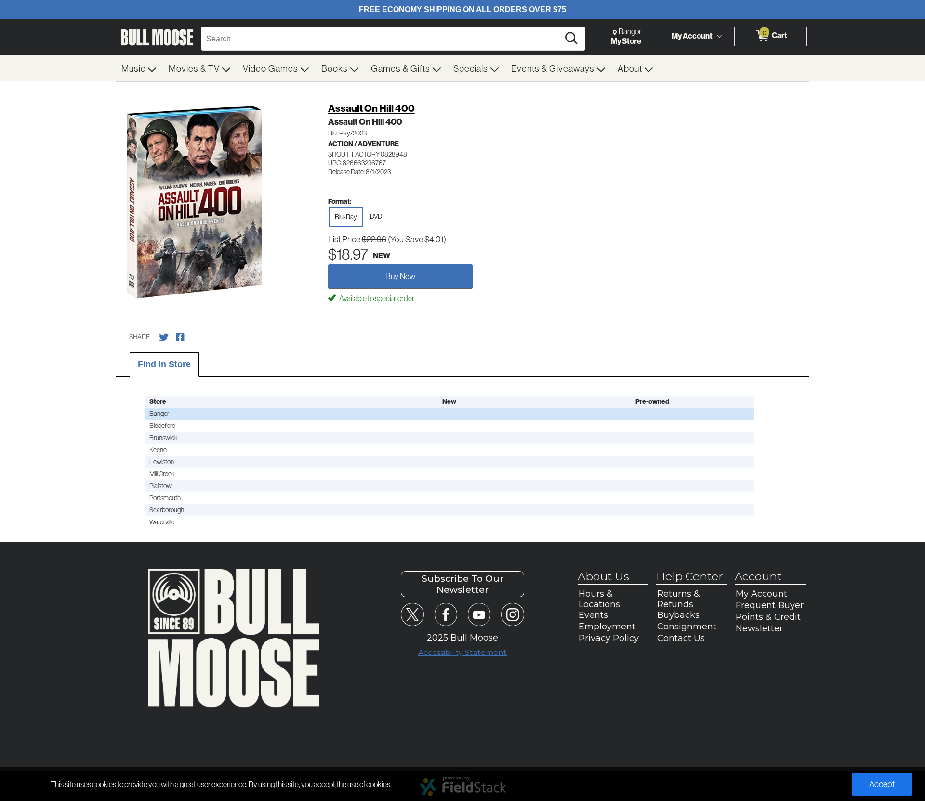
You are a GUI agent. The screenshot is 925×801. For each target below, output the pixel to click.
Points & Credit (768, 617)
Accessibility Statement (462, 652)
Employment (607, 626)
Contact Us (681, 638)
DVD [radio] (376, 216)
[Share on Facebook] (180, 337)
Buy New (400, 276)
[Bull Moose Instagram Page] (512, 614)
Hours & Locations (599, 599)
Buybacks (678, 615)
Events (593, 615)
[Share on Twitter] (164, 337)
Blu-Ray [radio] (346, 217)
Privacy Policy (609, 638)
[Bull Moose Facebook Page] (446, 614)
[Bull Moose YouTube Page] (479, 614)
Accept (882, 783)
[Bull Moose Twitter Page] (412, 614)
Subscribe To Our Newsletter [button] (462, 584)
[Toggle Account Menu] (719, 36)
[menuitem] (139, 68)
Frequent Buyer (770, 605)
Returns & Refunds (678, 599)
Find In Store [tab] (164, 364)
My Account (692, 35)
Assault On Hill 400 (371, 108)
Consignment (686, 626)
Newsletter (759, 628)
